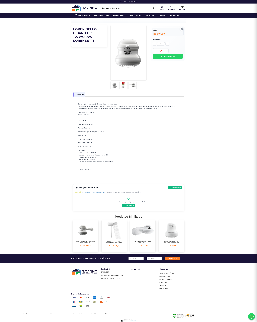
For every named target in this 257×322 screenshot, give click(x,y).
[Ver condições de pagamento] (182, 29)
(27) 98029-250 (105, 272)
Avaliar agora (129, 205)
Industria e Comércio (165, 279)
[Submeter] (153, 8)
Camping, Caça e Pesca (166, 273)
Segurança (162, 285)
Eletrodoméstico (164, 288)
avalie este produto (99, 192)
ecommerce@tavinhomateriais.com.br (112, 275)
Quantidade (157, 39)
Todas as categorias (84, 15)
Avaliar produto (176, 187)
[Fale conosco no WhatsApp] (251, 316)
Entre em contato (169, 56)
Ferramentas (163, 282)
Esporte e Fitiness (164, 276)
